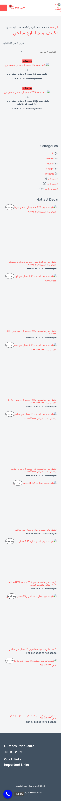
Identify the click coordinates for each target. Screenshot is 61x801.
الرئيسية (54, 27)
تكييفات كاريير (51, 188)
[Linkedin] (11, 752)
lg (53, 153)
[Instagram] (20, 752)
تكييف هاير (53, 178)
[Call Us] (7, 794)
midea (49, 158)
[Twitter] (16, 752)
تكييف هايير (52, 183)
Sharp (49, 168)
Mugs (50, 163)
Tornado (49, 173)
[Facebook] (6, 752)
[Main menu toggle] (3, 8)
